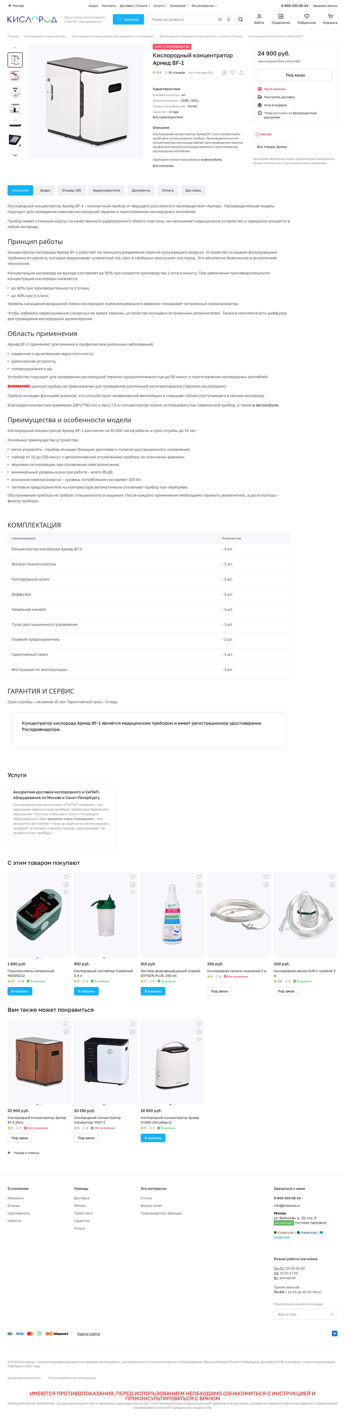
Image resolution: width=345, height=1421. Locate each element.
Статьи (146, 1198)
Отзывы (71, 190)
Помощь (81, 1188)
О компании (18, 1188)
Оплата (168, 190)
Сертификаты (19, 1213)
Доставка (193, 190)
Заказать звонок (325, 6)
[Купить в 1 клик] (66, 892)
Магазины (16, 1198)
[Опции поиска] (219, 19)
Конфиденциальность (24, 1378)
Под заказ (295, 75)
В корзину (20, 991)
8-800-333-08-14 (294, 6)
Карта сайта (88, 1333)
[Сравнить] (224, 72)
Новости (14, 1221)
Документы (141, 190)
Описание (20, 190)
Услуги (79, 1228)
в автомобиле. (212, 159)
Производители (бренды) (161, 1213)
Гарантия (81, 1221)
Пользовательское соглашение (72, 1378)
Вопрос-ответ (152, 1206)
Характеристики (106, 190)
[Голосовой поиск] (229, 19)
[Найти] (240, 19)
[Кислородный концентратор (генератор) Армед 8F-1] (85, 101)
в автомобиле (265, 405)
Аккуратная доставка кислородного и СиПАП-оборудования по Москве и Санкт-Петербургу (56, 795)
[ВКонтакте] (334, 1333)
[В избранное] (232, 72)
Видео (45, 190)
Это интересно (154, 1188)
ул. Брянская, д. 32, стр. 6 (300, 1218)
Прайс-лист (83, 1213)
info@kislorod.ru (287, 1206)
